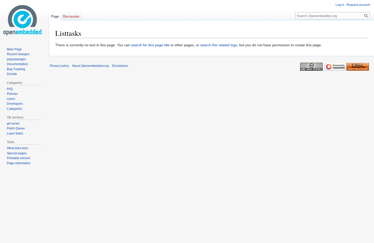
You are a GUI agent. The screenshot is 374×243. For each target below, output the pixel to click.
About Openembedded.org (90, 66)
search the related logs (218, 45)
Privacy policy (59, 66)
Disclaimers (120, 66)
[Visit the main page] (22, 20)
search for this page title (150, 45)
